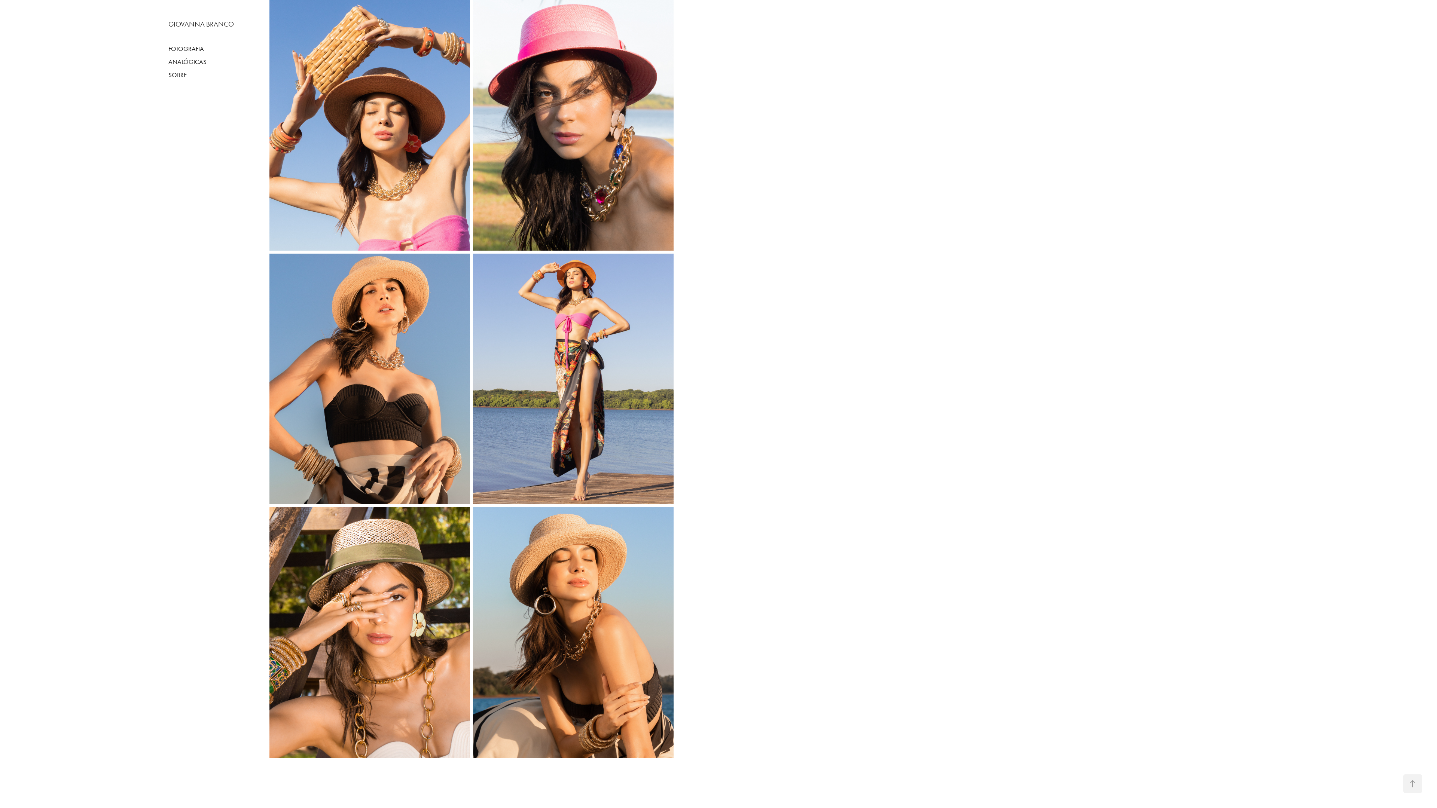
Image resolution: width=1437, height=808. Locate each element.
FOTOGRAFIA (186, 48)
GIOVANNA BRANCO (201, 24)
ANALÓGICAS (187, 61)
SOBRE (177, 75)
